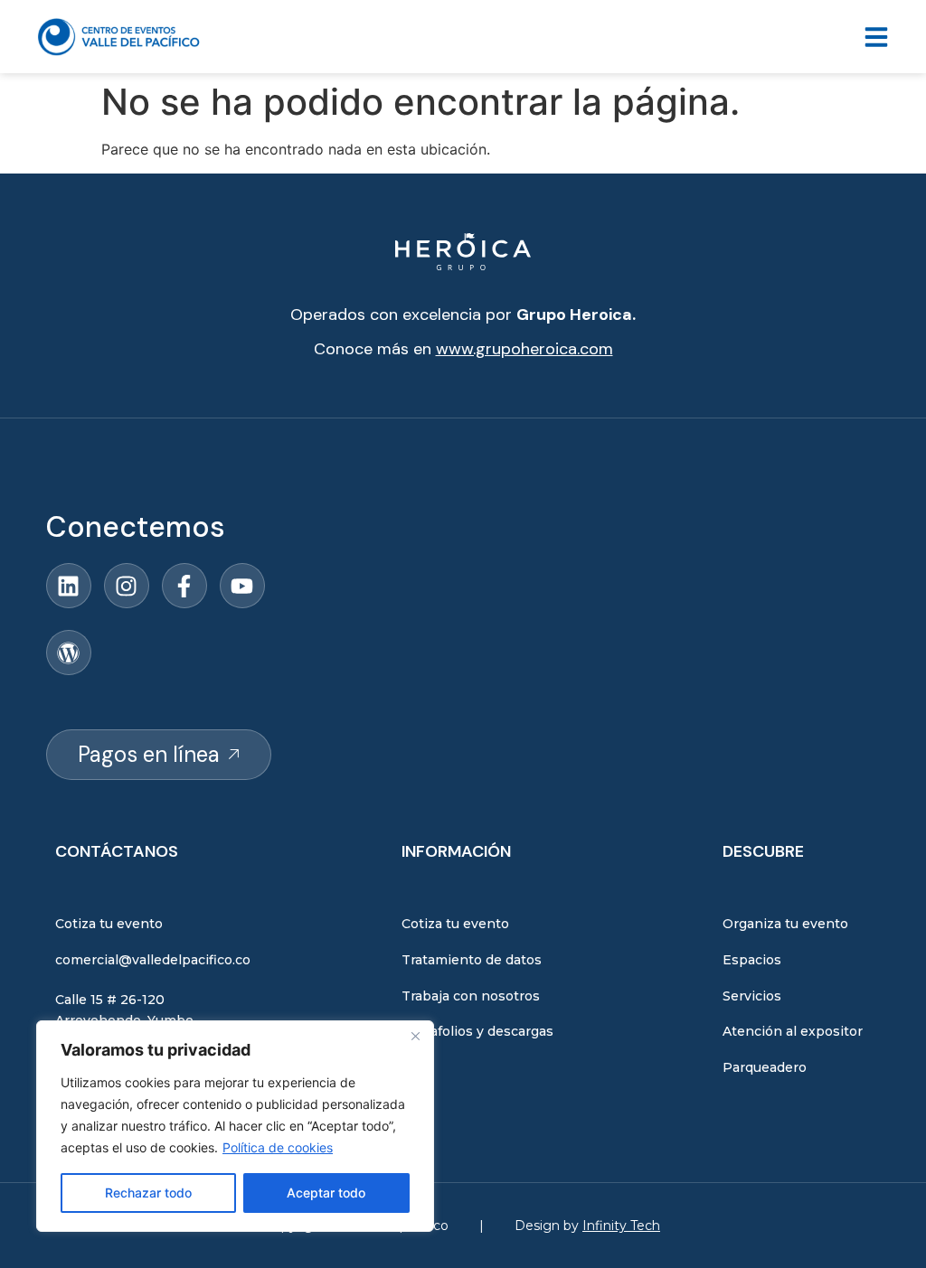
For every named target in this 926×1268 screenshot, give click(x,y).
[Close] (415, 1036)
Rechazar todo (148, 1192)
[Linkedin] (68, 585)
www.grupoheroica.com (524, 349)
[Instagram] (126, 585)
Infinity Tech (621, 1225)
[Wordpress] (68, 652)
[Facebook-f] (184, 585)
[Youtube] (242, 585)
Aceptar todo (326, 1192)
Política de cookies (277, 1147)
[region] (235, 1126)
